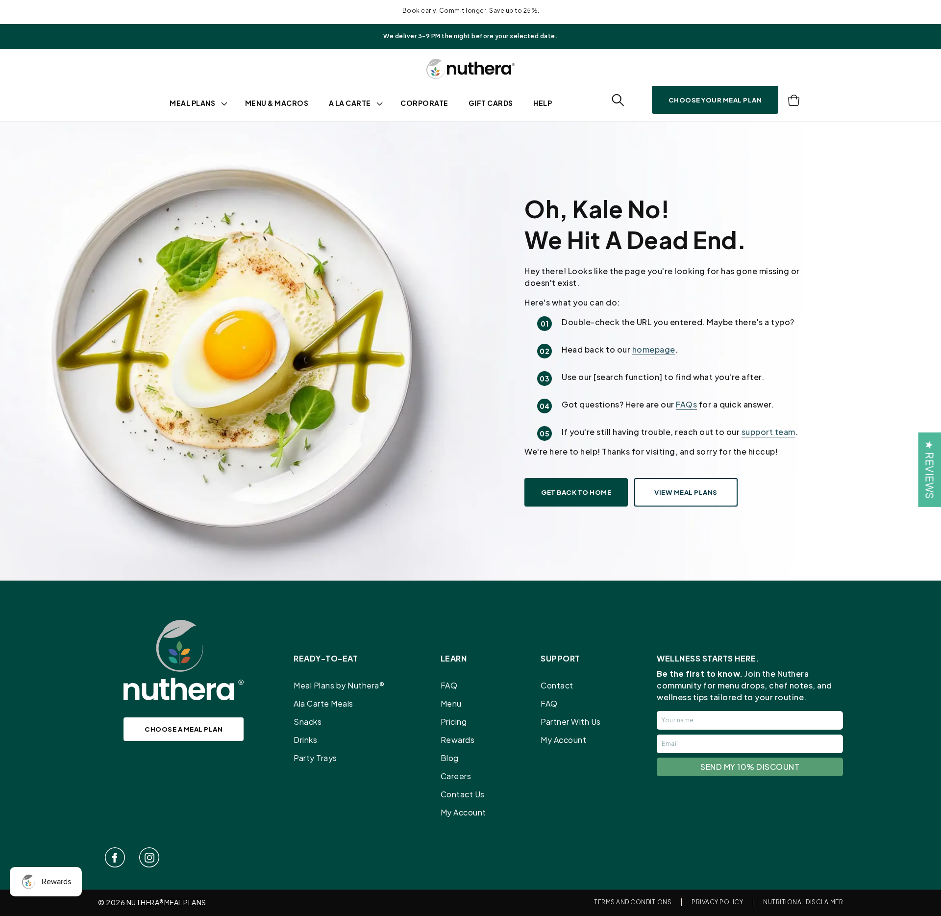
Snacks (308, 721)
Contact (557, 685)
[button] (618, 100)
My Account (463, 812)
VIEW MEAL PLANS (686, 492)
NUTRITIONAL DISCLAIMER (803, 902)
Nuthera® (145, 902)
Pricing (454, 721)
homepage (653, 349)
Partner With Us (571, 721)
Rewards (458, 740)
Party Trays (315, 758)
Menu (451, 703)
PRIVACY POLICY (717, 902)
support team (768, 432)
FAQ (449, 685)
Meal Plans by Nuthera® (339, 685)
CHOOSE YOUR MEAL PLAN (715, 100)
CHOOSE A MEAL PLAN (184, 729)
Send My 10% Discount (749, 767)
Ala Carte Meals (323, 703)
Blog (450, 758)
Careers (456, 776)
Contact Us (463, 794)
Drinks (305, 740)
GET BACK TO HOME (576, 492)
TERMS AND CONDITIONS (632, 902)
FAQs (686, 404)
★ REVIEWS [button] (929, 469)
